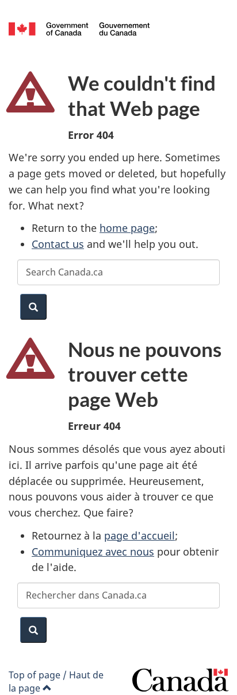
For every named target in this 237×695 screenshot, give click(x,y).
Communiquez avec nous (93, 551)
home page (127, 228)
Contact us (58, 244)
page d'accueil (139, 535)
